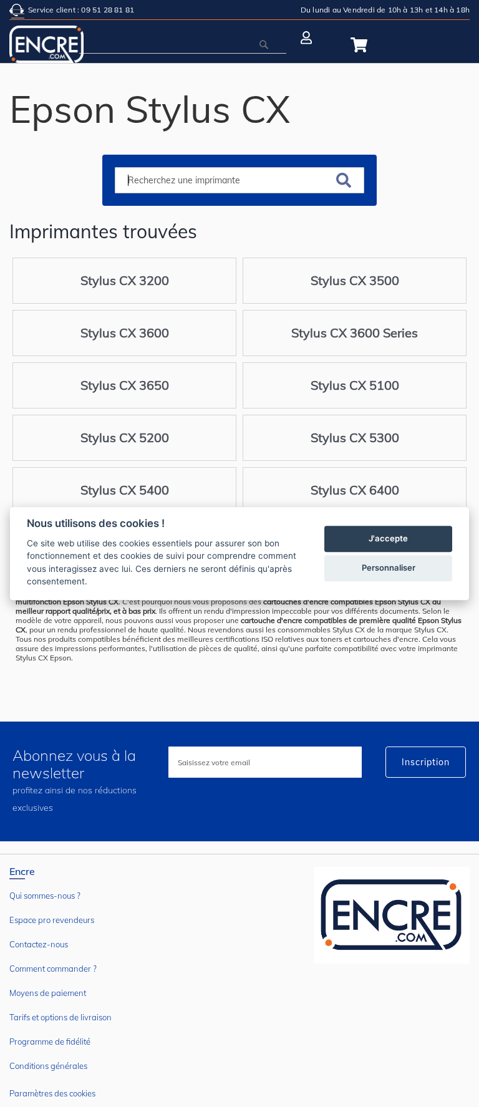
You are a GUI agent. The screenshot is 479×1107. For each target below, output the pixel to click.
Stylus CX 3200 (124, 280)
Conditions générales (48, 1066)
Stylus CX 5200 (124, 437)
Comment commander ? (53, 969)
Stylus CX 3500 (355, 280)
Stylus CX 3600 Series (354, 333)
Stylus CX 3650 (124, 385)
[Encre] (392, 915)
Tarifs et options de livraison (60, 1017)
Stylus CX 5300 (355, 437)
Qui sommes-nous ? (44, 896)
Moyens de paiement (47, 993)
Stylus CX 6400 (355, 490)
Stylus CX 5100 (355, 385)
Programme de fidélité (49, 1042)
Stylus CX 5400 (124, 490)
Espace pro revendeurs (51, 920)
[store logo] (46, 44)
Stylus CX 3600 (124, 333)
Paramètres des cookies (52, 1093)
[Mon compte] (308, 36)
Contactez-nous (38, 944)
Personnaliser (388, 568)
